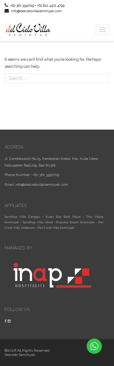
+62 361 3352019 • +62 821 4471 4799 (36, 6)
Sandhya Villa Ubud (38, 222)
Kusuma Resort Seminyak (75, 222)
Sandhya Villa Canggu (22, 216)
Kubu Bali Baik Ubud (63, 216)
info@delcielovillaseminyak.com (36, 11)
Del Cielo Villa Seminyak (56, 227)
